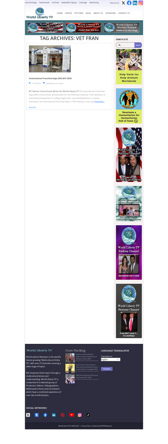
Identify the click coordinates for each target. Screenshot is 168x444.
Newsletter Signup (69, 2)
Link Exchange (31, 2)
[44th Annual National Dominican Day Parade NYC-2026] (70, 378)
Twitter (123, 3)
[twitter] (28, 415)
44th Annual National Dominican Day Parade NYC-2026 (87, 376)
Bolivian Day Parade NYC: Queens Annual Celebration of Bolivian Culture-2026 (86, 356)
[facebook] (45, 415)
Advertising (94, 2)
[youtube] (71, 415)
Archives (55, 2)
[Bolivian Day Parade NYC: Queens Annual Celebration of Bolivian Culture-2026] (70, 358)
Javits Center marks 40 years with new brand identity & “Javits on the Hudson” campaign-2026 (87, 367)
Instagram (140, 3)
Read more (32, 107)
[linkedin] (54, 415)
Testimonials (44, 2)
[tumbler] (36, 415)
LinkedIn (135, 3)
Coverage (83, 2)
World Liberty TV (64, 426)
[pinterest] (62, 415)
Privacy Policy (86, 426)
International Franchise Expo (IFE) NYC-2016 (50, 78)
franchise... (100, 101)
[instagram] (80, 415)
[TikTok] (88, 415)
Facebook (129, 3)
